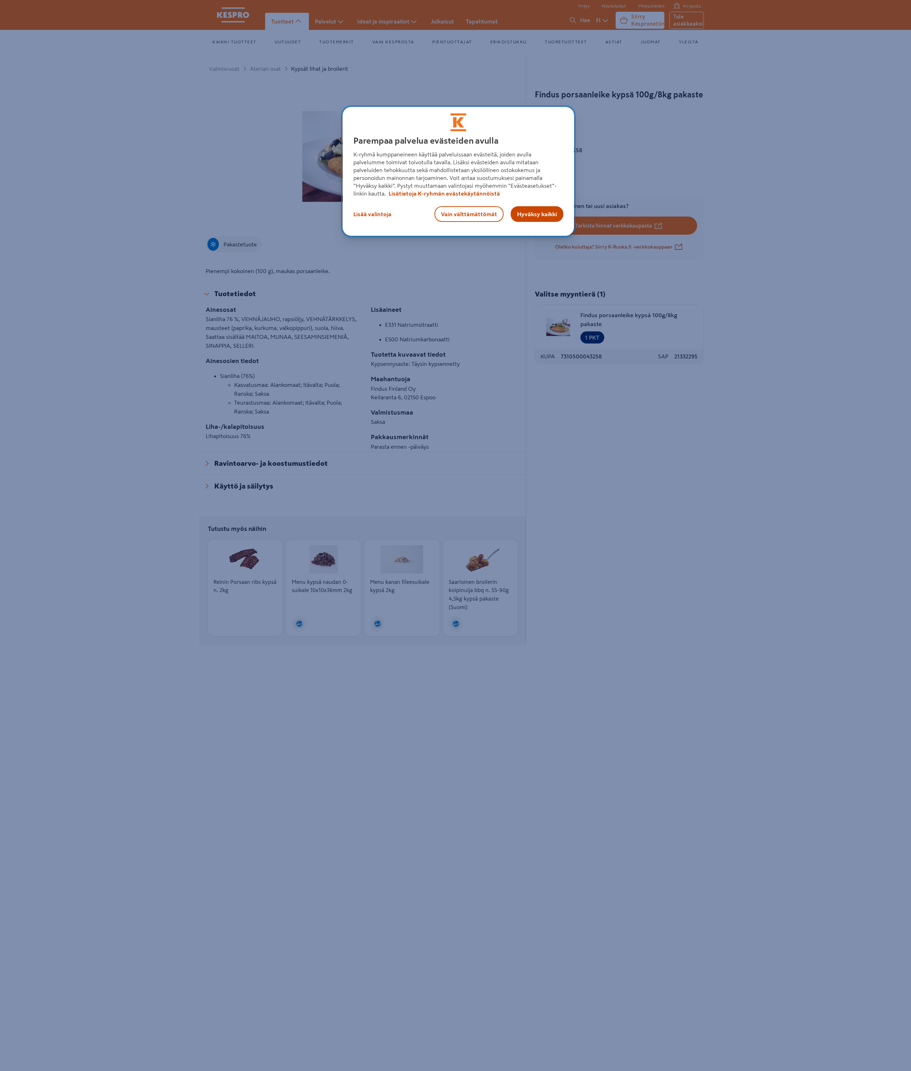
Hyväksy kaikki (537, 214)
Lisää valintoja (372, 214)
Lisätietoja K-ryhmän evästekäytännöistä (444, 193)
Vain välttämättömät (469, 214)
